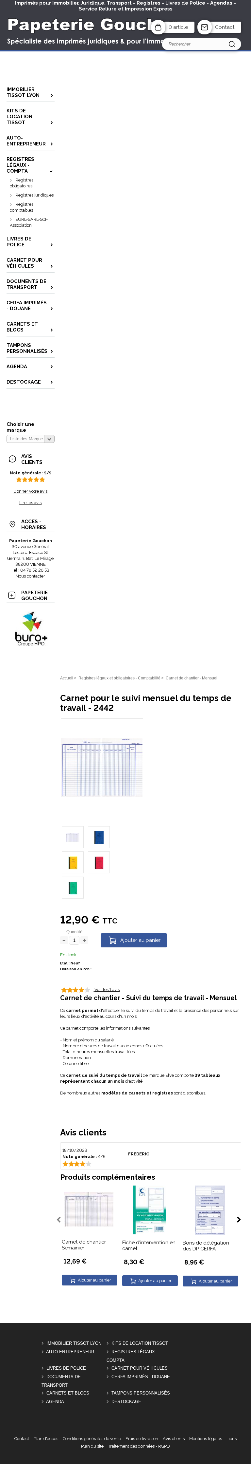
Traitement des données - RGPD (139, 1446)
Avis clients (174, 1438)
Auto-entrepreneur (70, 1351)
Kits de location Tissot (139, 1343)
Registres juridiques (34, 195)
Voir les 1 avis (107, 989)
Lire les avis (30, 502)
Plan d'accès (46, 1438)
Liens (231, 1438)
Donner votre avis (30, 491)
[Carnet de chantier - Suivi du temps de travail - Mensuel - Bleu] (99, 837)
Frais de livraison (142, 1438)
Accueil (66, 678)
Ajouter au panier (140, 940)
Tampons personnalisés (140, 1393)
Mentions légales (205, 1438)
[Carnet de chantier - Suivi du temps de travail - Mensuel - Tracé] (102, 795)
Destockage (126, 1401)
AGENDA (55, 1401)
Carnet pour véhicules (139, 1368)
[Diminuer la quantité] (64, 940)
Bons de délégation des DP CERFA (206, 1246)
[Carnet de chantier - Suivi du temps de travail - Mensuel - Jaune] (73, 862)
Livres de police (66, 1368)
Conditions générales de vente (92, 1438)
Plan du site (92, 1446)
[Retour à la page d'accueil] (125, 50)
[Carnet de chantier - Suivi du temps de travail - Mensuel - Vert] (73, 888)
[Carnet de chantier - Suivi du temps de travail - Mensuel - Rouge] (99, 862)
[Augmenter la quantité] (84, 940)
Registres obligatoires (21, 183)
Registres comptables (21, 207)
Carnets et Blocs (67, 1393)
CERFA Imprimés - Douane (140, 1376)
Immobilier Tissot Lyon (73, 1343)
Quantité (74, 931)
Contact (225, 27)
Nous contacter (30, 576)
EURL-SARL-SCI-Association (29, 222)
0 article (178, 27)
